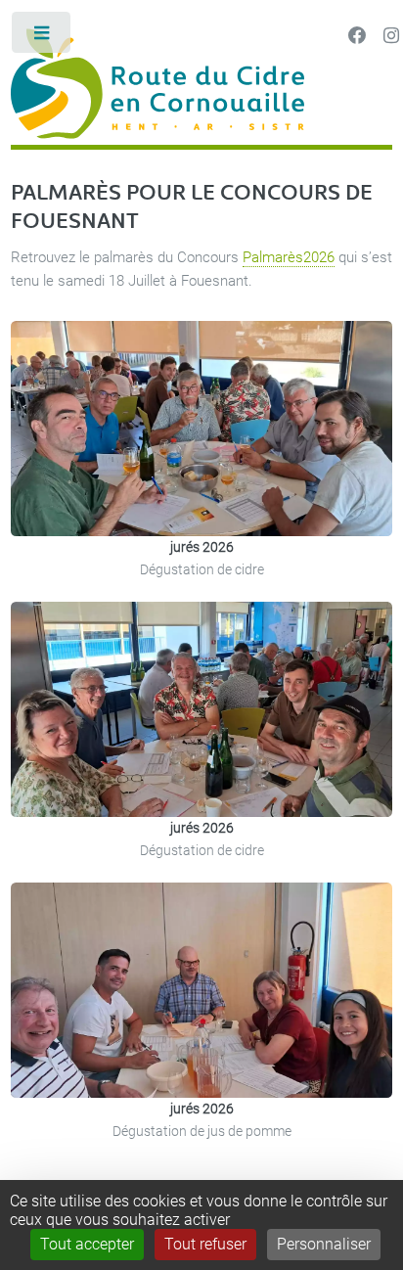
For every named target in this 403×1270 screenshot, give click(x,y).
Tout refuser (205, 1244)
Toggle (42, 36)
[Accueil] (201, 86)
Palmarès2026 (289, 257)
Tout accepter (87, 1244)
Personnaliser (324, 1244)
